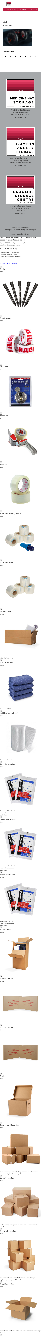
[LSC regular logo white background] (20, 189)
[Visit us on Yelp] (35, 56)
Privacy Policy (25, 227)
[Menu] (35, 4)
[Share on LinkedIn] (20, 56)
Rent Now (34, 9)
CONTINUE (14, 263)
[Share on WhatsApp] (10, 56)
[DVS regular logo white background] (20, 141)
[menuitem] (35, 4)
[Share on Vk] (25, 56)
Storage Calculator (10, 9)
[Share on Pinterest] (15, 56)
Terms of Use (16, 227)
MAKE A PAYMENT (23, 9)
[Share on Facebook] (5, 56)
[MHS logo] (17, 4)
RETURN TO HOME (5, 263)
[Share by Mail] (30, 56)
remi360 (25, 234)
